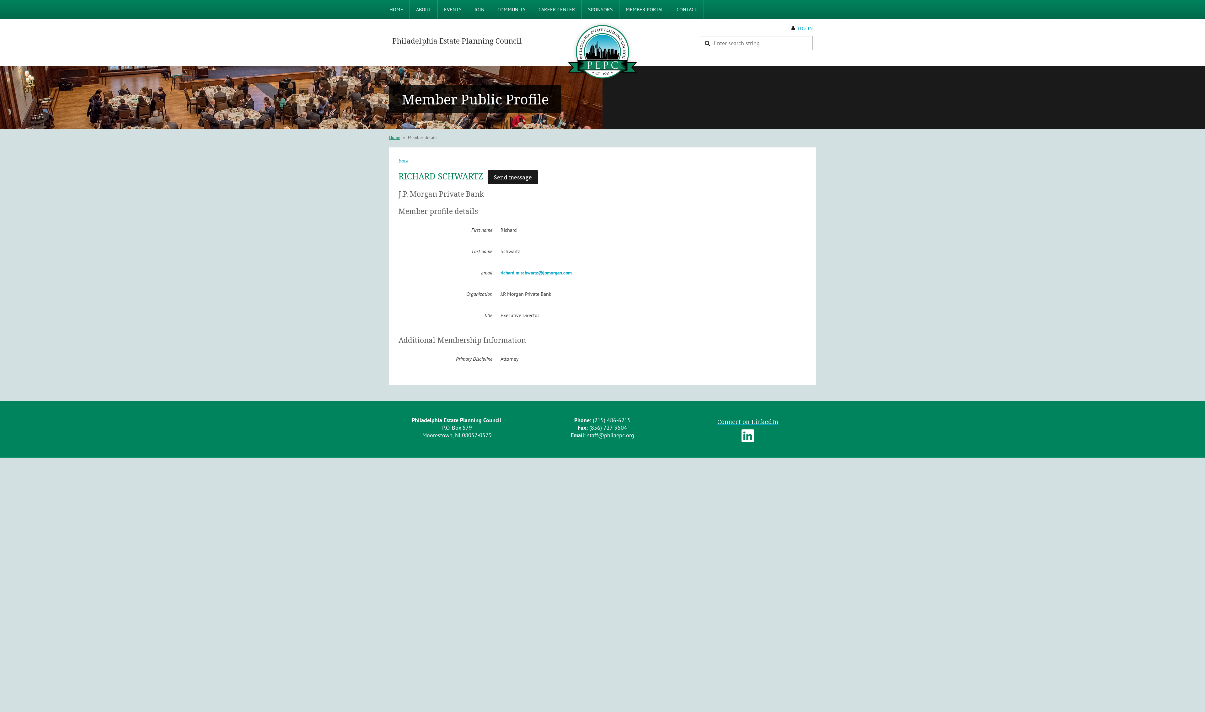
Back (403, 160)
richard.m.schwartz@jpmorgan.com (536, 273)
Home (394, 137)
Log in (805, 28)
